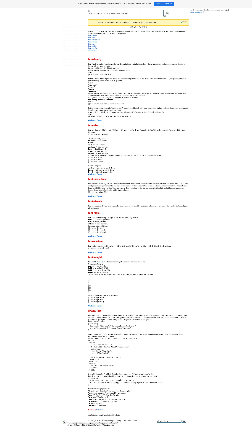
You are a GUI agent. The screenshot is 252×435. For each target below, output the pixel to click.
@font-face (92, 50)
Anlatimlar (67, 64)
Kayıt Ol (66, 33)
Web (170, 14)
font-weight (92, 48)
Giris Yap (66, 36)
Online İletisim (68, 45)
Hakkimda (146, 13)
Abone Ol (66, 39)
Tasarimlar (67, 61)
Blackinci (99, 410)
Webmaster (67, 58)
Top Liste (66, 42)
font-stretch (92, 42)
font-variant (92, 46)
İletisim (66, 51)
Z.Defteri (157, 13)
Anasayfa (134, 13)
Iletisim (181, 13)
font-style (91, 44)
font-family (92, 36)
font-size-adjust (94, 40)
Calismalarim (68, 30)
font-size (91, 38)
